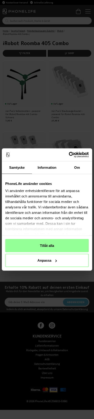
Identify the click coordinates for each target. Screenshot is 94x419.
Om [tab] (77, 167)
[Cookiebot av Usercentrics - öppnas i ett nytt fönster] (69, 155)
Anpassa (44, 260)
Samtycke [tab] (17, 167)
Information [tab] (47, 167)
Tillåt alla (47, 245)
